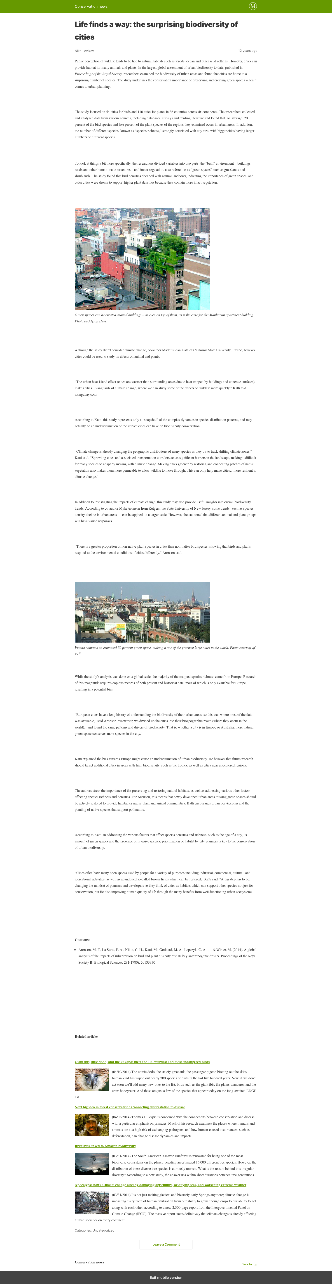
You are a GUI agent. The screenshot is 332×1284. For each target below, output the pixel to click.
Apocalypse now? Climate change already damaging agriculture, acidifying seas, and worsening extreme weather (160, 1184)
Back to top (249, 1264)
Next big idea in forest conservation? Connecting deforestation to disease (130, 1106)
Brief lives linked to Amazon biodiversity (105, 1145)
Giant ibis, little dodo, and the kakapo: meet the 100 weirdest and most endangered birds (142, 1061)
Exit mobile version (166, 1277)
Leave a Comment (166, 1244)
